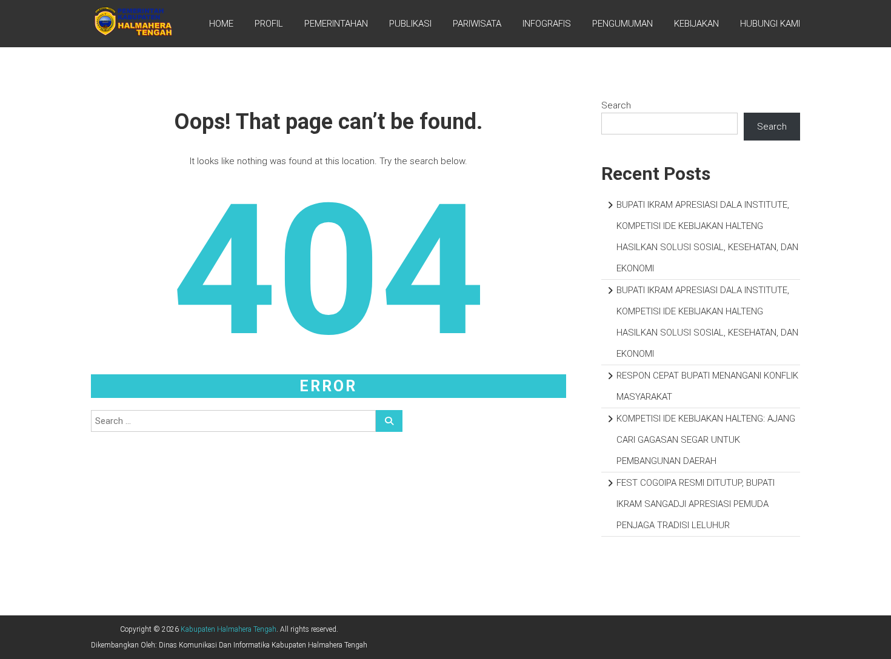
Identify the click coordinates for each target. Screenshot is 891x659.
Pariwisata (477, 23)
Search (616, 105)
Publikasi (410, 23)
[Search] (389, 421)
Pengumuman (622, 23)
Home (221, 23)
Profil (269, 23)
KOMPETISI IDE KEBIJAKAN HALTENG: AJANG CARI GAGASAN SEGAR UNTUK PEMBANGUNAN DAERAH (705, 439)
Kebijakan (696, 23)
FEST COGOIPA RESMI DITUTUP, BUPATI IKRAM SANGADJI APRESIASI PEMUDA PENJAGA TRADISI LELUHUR (695, 504)
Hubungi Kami (770, 23)
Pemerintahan (336, 23)
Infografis (546, 23)
